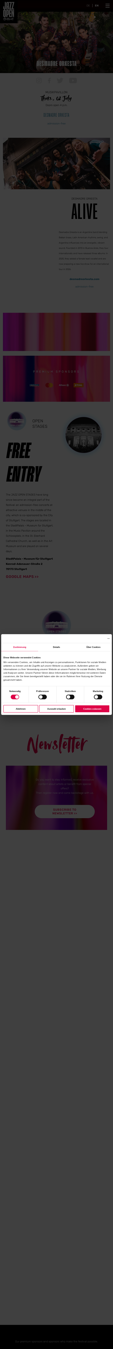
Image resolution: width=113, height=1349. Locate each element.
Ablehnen (21, 708)
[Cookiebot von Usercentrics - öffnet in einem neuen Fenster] (97, 638)
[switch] (42, 697)
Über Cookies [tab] (93, 647)
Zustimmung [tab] (19, 647)
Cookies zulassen (92, 708)
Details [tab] (56, 647)
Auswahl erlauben (56, 708)
